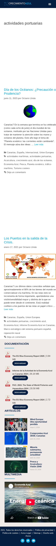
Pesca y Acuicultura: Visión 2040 (36, 464)
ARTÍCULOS (12, 410)
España (20, 152)
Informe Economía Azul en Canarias (37, 325)
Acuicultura (9, 160)
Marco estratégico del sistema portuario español (27, 329)
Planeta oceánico (35, 164)
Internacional (32, 152)
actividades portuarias (40, 156)
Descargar (20, 363)
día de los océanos (42, 160)
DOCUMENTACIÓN (17, 343)
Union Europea (46, 152)
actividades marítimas (17, 156)
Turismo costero (22, 168)
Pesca (23, 164)
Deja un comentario (16, 172)
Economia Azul (11, 164)
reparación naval (12, 333)
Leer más (38, 144)
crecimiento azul (24, 160)
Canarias (11, 152)
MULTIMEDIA (13, 474)
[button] (50, 4)
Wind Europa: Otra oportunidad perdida (38, 421)
